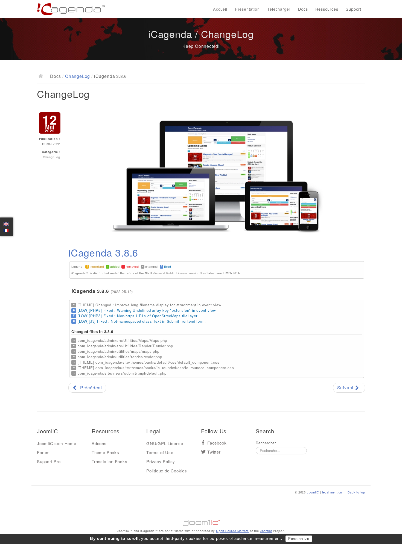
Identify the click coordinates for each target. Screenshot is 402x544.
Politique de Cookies (166, 471)
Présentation (247, 9)
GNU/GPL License (164, 443)
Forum (43, 452)
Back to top (356, 492)
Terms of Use (159, 452)
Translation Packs (109, 461)
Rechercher (266, 442)
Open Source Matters (232, 530)
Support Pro (49, 461)
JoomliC (313, 492)
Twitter (214, 452)
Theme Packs (105, 452)
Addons (99, 443)
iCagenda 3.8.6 (103, 252)
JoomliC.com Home (56, 443)
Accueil (220, 9)
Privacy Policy (160, 461)
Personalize (298, 539)
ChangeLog (77, 76)
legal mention (332, 492)
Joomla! (266, 530)
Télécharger (278, 9)
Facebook (216, 443)
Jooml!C (201, 521)
